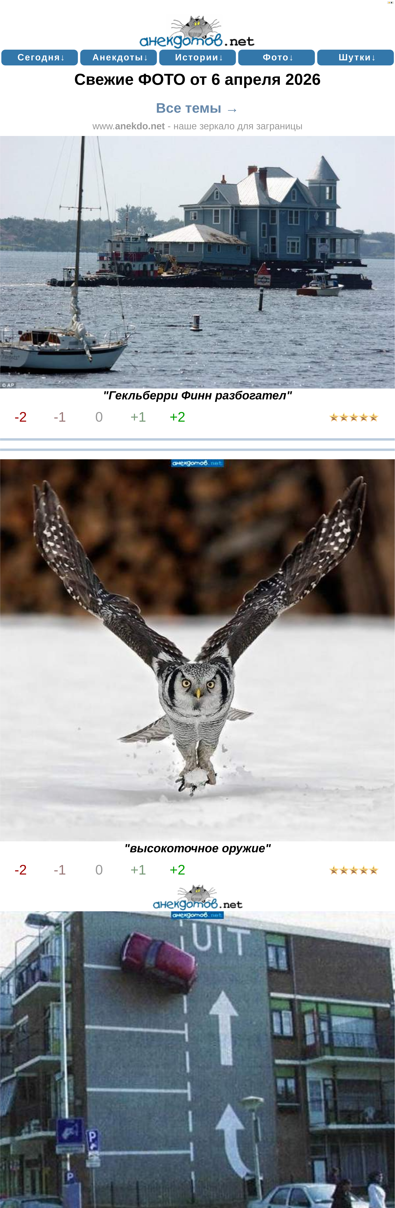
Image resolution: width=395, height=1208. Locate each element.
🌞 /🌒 (390, 2)
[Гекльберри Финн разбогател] (354, 418)
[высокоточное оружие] (354, 871)
